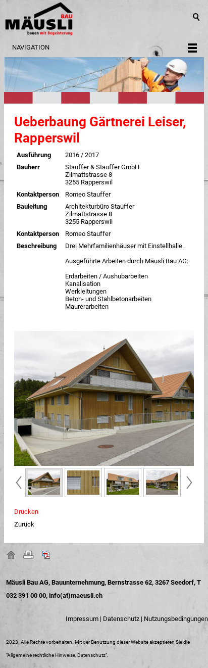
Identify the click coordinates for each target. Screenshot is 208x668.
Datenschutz (121, 619)
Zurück (24, 524)
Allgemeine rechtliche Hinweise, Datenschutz (56, 655)
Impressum (82, 619)
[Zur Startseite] (104, 18)
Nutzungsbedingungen (176, 619)
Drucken (26, 511)
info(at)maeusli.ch (75, 595)
